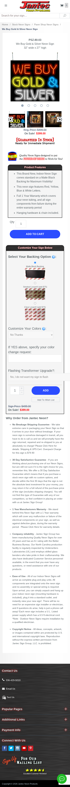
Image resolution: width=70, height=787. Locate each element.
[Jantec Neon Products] (35, 5)
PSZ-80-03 (35, 40)
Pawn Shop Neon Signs (46, 24)
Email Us (10, 688)
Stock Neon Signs (21, 24)
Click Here (48, 445)
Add (46, 390)
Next (59, 119)
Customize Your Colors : (27, 328)
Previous (10, 119)
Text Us (10, 697)
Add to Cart (35, 234)
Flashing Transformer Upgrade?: (31, 370)
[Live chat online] (62, 779)
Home (5, 24)
